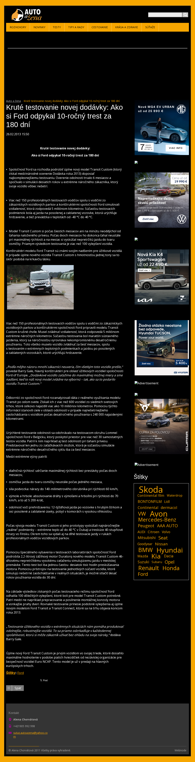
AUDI (141, 532)
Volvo (166, 532)
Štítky (10, 673)
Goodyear (144, 544)
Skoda (151, 489)
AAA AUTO (167, 526)
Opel (169, 562)
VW (142, 514)
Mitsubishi (147, 537)
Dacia (168, 555)
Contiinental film (150, 495)
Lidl (167, 501)
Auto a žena (13, 101)
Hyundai (170, 550)
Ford (20, 673)
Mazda (142, 556)
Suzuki (143, 561)
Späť (18, 688)
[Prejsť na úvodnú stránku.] (27, 19)
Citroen (153, 532)
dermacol (169, 507)
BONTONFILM (150, 501)
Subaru (157, 562)
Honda (171, 568)
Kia (156, 556)
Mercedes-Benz (157, 519)
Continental (148, 507)
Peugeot (146, 526)
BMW (145, 550)
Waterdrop (174, 495)
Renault (148, 568)
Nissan (161, 543)
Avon (159, 514)
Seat (163, 538)
